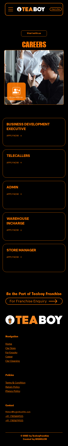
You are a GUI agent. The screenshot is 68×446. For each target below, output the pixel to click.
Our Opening (12, 360)
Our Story (10, 348)
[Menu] (10, 9)
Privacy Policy (12, 391)
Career (9, 356)
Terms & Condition (15, 382)
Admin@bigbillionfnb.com (17, 411)
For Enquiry (11, 352)
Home (8, 343)
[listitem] (34, 132)
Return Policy (12, 387)
